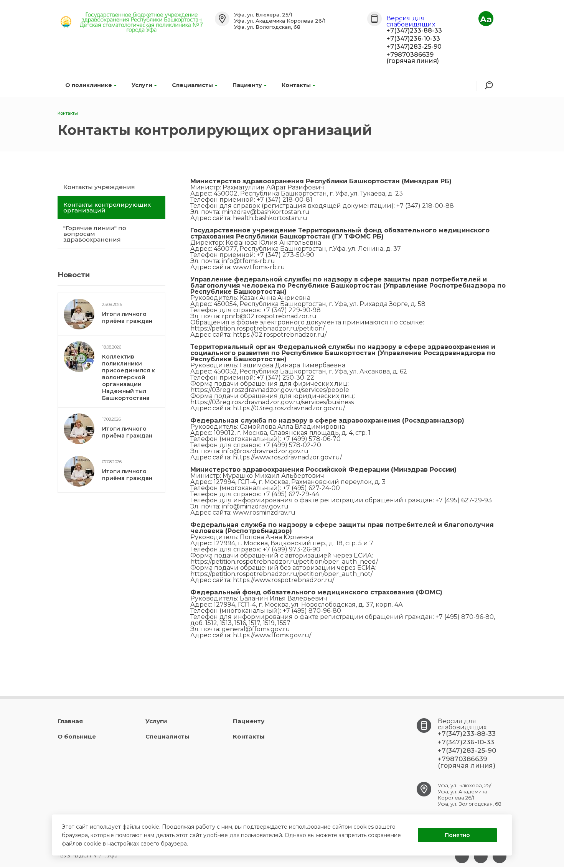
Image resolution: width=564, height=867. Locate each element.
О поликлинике (88, 85)
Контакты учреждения (99, 187)
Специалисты (192, 85)
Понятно (457, 835)
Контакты (296, 85)
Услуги (142, 85)
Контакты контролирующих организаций (107, 207)
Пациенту (247, 85)
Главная (70, 721)
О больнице (77, 736)
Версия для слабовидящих (410, 21)
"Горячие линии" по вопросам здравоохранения (94, 233)
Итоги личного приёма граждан (127, 317)
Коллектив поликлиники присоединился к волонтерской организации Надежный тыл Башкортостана (128, 377)
